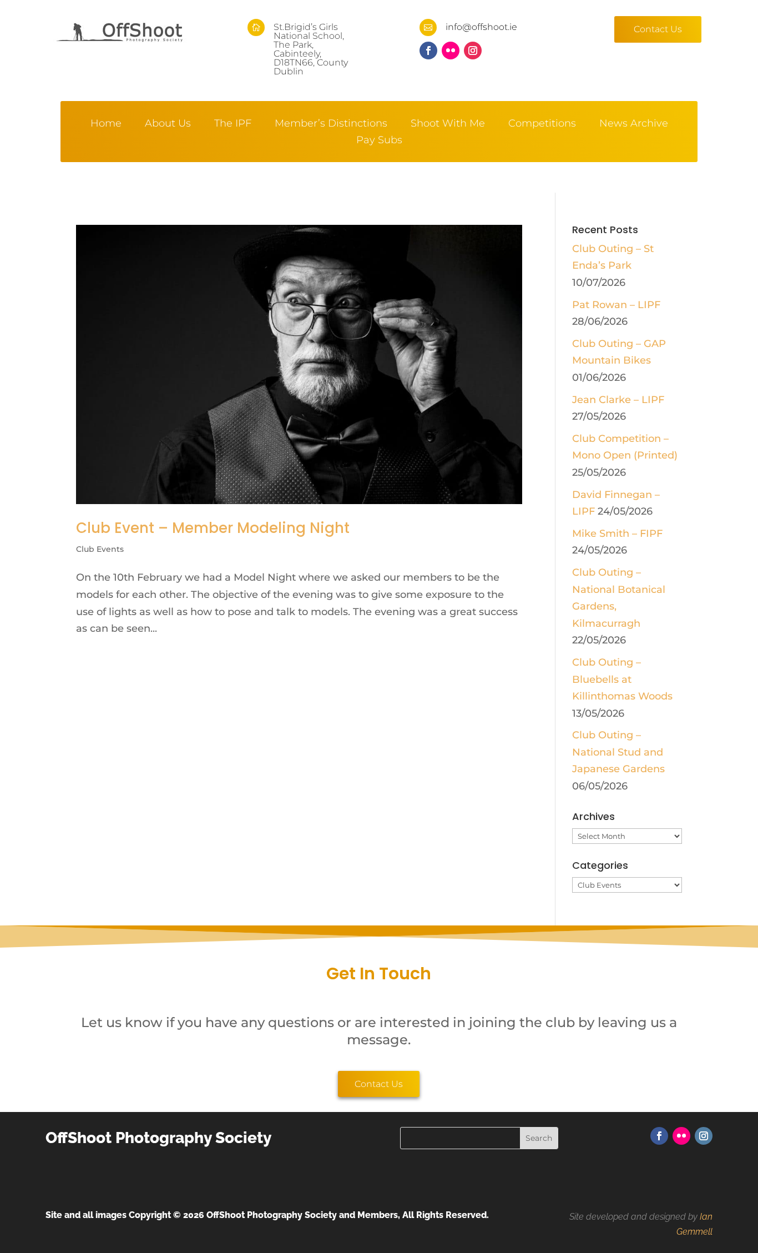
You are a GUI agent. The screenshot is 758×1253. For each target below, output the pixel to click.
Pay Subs (379, 141)
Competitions (542, 124)
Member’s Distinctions (331, 124)
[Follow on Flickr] (450, 50)
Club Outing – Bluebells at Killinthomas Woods (622, 679)
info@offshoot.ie (481, 27)
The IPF (232, 124)
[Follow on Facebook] (428, 50)
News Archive (633, 124)
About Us (168, 124)
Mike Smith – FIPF (617, 533)
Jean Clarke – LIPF (618, 400)
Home (106, 124)
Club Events (100, 549)
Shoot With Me (448, 124)
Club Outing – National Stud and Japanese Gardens (618, 752)
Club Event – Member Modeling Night (213, 528)
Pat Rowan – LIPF (616, 305)
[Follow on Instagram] (473, 50)
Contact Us (658, 29)
